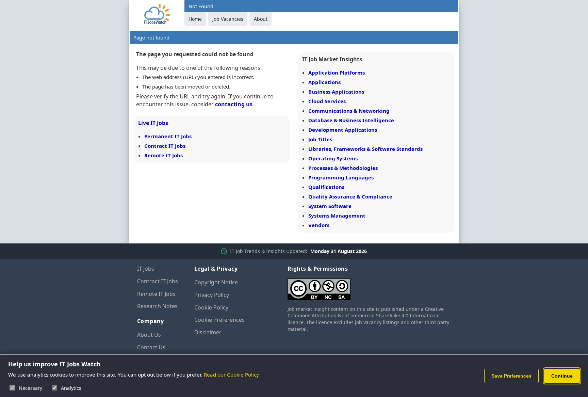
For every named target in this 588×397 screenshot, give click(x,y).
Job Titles (320, 139)
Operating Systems (333, 158)
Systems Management (336, 215)
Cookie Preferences (219, 319)
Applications (324, 82)
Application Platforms (336, 72)
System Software (330, 206)
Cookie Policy (211, 307)
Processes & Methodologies (343, 167)
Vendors (318, 225)
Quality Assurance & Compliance (350, 196)
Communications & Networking (349, 110)
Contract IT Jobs (164, 145)
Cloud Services (327, 101)
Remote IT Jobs (163, 155)
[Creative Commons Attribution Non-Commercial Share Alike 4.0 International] (369, 286)
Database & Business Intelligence (351, 120)
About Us (149, 334)
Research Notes (157, 306)
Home (195, 19)
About (260, 19)
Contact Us (151, 347)
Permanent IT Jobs (168, 136)
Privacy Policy (211, 295)
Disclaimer (208, 332)
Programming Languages (341, 177)
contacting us (233, 104)
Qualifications (326, 187)
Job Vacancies (227, 19)
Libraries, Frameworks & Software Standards (365, 148)
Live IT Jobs (153, 123)
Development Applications (342, 129)
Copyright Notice (216, 282)
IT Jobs (145, 268)
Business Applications (336, 91)
